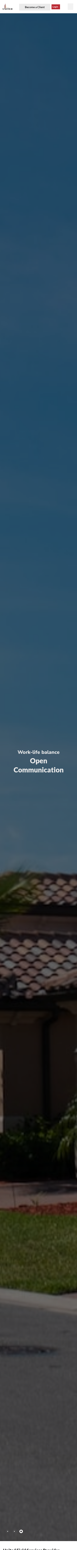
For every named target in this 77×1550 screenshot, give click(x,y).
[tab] (7, 1531)
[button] (70, 6)
